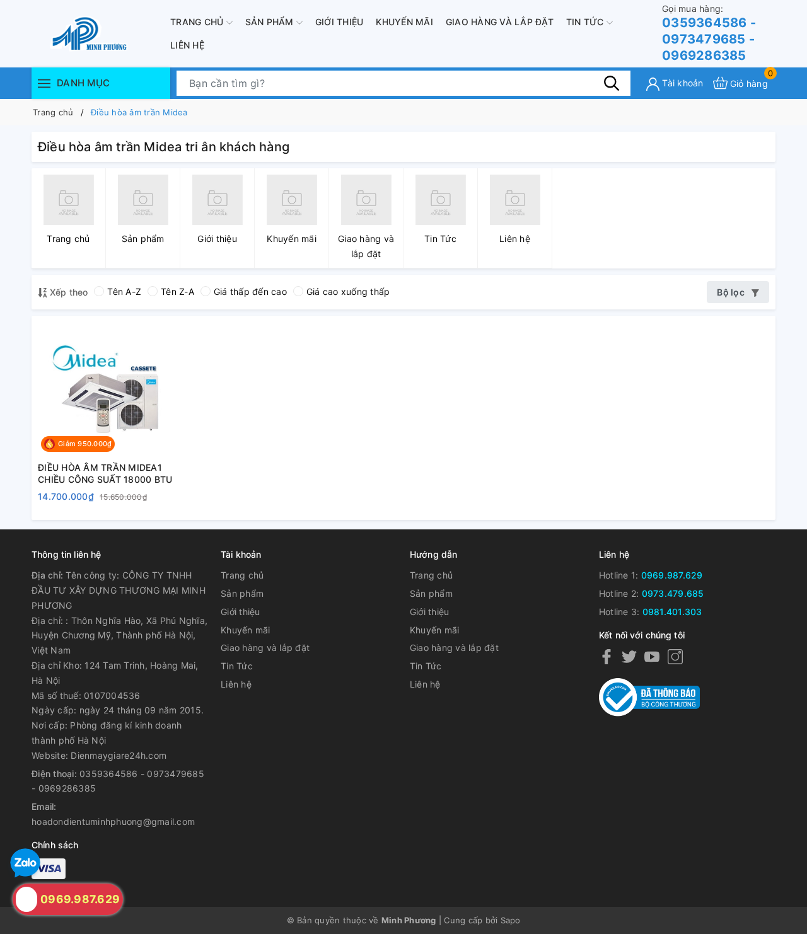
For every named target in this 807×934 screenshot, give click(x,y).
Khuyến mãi (404, 21)
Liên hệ (187, 45)
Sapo (511, 920)
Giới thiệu (339, 21)
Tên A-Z (124, 291)
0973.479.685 (673, 593)
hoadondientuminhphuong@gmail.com (113, 821)
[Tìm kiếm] (611, 82)
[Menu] (44, 83)
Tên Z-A (177, 291)
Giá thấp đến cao (250, 291)
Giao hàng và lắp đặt (500, 21)
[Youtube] (651, 656)
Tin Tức (586, 21)
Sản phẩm (270, 21)
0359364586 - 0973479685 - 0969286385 (709, 33)
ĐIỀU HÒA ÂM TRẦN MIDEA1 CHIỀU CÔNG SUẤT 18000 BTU (105, 473)
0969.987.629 (672, 575)
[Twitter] (629, 656)
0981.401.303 (672, 611)
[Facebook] (606, 656)
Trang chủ (198, 21)
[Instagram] (675, 656)
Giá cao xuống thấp (348, 291)
